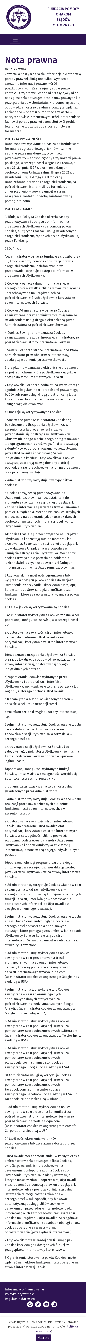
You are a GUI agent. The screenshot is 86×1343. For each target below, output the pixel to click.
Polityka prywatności (20, 1294)
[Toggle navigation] (15, 40)
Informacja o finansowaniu (24, 1289)
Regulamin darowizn (20, 1299)
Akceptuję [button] (43, 1337)
